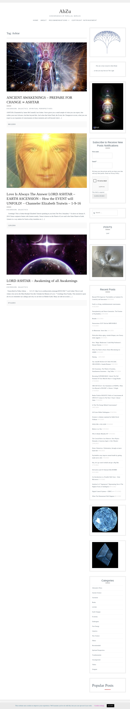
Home (35, 20)
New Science (96, 636)
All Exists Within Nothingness (100, 412)
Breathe (94, 318)
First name (95, 151)
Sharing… (95, 357)
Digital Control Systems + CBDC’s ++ (103, 491)
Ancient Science (96, 593)
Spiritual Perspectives (40, 108)
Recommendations (58, 20)
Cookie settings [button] (99, 705)
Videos (94, 664)
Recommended (96, 645)
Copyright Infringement (84, 20)
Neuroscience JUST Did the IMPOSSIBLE (104, 323)
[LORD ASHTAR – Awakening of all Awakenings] (47, 274)
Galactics (23, 108)
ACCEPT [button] (110, 705)
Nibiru (94, 640)
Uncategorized (96, 660)
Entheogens (95, 621)
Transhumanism (96, 655)
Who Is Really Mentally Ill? (100, 434)
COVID (94, 607)
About (44, 20)
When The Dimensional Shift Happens (103, 496)
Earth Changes (96, 612)
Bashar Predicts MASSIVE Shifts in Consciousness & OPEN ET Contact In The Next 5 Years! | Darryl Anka (107, 398)
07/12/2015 (11, 303)
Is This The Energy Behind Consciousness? (104, 405)
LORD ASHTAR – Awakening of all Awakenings (42, 281)
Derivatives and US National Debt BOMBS (104, 470)
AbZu (65, 11)
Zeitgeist (94, 669)
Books (94, 602)
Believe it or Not (97, 429)
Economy (95, 616)
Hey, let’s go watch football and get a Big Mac (105, 462)
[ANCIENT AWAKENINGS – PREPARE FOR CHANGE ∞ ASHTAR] (47, 91)
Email (94, 161)
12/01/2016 (11, 225)
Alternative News (97, 588)
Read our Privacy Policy (112, 173)
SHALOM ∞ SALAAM (99, 424)
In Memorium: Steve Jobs (99, 330)
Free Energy (95, 626)
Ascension (12, 108)
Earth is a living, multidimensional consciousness (106, 304)
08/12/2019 (11, 124)
